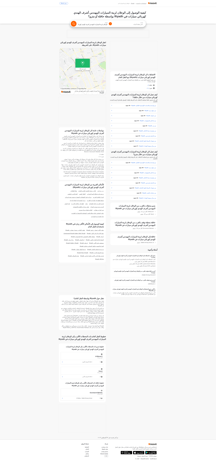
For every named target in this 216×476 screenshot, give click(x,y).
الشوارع (87, 451)
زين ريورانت (101, 191)
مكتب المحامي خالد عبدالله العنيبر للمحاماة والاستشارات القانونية (88, 213)
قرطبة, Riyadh (84, 243)
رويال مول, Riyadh (69, 240)
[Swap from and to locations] (110, 23)
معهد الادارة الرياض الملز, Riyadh (95, 233)
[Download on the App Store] (138, 452)
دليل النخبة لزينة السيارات (97, 216)
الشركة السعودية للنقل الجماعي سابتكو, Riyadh (92, 246)
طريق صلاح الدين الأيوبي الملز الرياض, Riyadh (92, 256)
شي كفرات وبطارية (99, 210)
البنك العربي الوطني (73, 194)
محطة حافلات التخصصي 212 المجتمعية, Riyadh (83, 236)
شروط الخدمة (153, 458)
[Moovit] (152, 3)
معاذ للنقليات (74, 191)
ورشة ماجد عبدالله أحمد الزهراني (95, 194)
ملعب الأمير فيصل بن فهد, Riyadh (95, 230)
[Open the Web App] (126, 452)
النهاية (106, 22)
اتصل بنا (137, 458)
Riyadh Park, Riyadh (82, 252)
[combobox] (128, 24)
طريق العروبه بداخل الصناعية (96, 203)
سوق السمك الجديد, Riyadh (97, 252)
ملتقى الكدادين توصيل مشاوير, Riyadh (75, 230)
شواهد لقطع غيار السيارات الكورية (95, 200)
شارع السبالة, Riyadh (73, 256)
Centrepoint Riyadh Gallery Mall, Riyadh (74, 233)
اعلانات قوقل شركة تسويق (85, 210)
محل (86, 203)
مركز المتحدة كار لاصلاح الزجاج (77, 200)
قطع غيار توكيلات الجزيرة (77, 203)
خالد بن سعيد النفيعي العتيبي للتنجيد (87, 191)
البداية (141, 22)
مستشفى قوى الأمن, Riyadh (96, 243)
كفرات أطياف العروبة (98, 197)
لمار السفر (67, 203)
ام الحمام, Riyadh (79, 240)
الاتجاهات (86, 456)
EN (106, 456)
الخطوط (87, 447)
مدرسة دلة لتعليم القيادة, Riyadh (95, 249)
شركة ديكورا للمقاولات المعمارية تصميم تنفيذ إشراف (78, 197)
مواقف (87, 453)
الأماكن (87, 449)
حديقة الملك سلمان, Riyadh (79, 249)
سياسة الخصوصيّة (145, 458)
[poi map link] (82, 71)
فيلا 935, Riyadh (99, 259)
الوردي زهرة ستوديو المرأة (97, 207)
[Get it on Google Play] (151, 452)
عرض (138, 211)
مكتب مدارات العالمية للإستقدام (81, 207)
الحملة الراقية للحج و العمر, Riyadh (95, 240)
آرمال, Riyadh (100, 236)
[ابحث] (74, 24)
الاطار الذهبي (82, 194)
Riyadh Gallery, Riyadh (72, 243)
